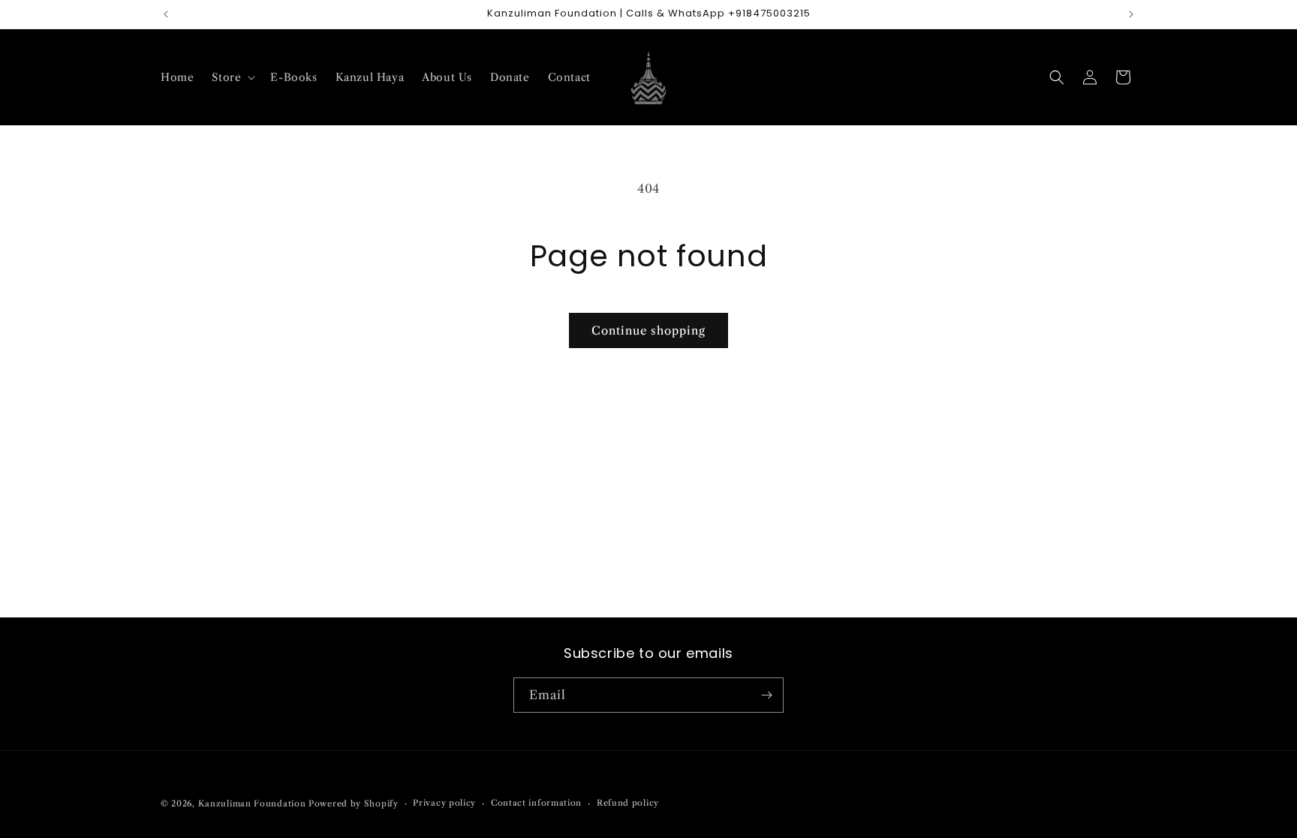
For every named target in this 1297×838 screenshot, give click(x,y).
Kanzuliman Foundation (252, 803)
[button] (232, 77)
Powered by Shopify (353, 803)
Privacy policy (444, 802)
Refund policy (628, 802)
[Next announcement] (1131, 14)
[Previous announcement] (165, 14)
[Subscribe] (766, 695)
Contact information (536, 802)
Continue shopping (648, 330)
